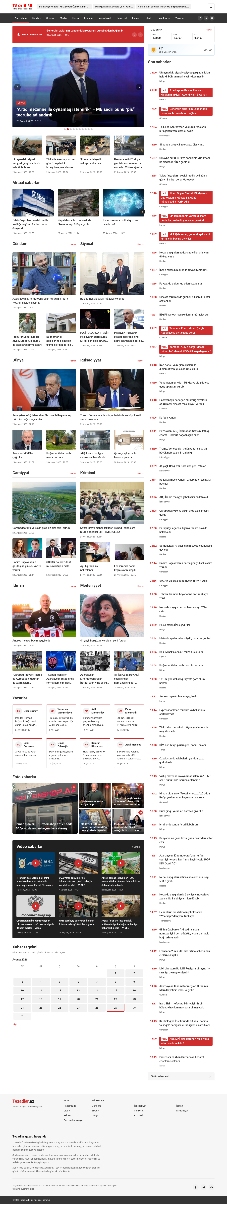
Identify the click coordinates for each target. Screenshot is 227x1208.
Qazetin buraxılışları (74, 1120)
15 (115, 990)
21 (96, 999)
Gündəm (36, 18)
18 (40, 999)
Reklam (67, 1115)
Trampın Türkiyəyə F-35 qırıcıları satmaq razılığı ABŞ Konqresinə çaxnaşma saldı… (61, 722)
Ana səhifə (21, 18)
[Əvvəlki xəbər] (17, 87)
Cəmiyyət (121, 18)
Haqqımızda (70, 1105)
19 (59, 999)
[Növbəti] (140, 34)
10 (22, 990)
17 (22, 999)
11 (40, 990)
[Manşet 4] (74, 129)
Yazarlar (179, 18)
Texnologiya (163, 18)
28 (96, 1007)
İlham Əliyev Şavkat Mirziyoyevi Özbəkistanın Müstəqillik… (65, 6)
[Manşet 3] (71, 129)
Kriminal (88, 18)
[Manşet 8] (86, 129)
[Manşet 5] (77, 129)
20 (78, 999)
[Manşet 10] (92, 129)
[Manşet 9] (89, 129)
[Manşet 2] (68, 129)
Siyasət (50, 18)
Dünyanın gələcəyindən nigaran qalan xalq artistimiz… (61, 755)
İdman (135, 18)
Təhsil (147, 18)
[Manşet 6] (80, 129)
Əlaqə (67, 1110)
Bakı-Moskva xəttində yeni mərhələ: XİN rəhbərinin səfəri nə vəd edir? (129, 755)
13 (78, 990)
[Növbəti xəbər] (139, 87)
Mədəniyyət (182, 1110)
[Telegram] (206, 18)
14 (96, 990)
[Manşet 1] (65, 129)
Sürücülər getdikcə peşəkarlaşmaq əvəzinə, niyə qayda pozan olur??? (93, 722)
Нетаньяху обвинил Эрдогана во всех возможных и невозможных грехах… (94, 755)
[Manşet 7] (83, 129)
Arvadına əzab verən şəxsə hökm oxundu (25, 753)
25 (40, 1007)
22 (115, 999)
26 (59, 1007)
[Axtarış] (211, 6)
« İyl (14, 1024)
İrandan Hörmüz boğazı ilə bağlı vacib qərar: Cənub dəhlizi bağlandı (25, 722)
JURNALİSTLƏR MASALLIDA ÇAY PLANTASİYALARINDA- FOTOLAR (129, 722)
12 (59, 990)
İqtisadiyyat (105, 18)
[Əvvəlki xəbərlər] (14, 211)
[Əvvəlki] (134, 34)
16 (134, 990)
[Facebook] (200, 18)
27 (78, 1007)
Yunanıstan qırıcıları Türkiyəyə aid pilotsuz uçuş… (164, 6)
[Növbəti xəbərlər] (142, 211)
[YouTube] (212, 18)
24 (22, 1007)
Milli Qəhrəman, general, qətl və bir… (114, 6)
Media (63, 18)
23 (134, 999)
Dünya (75, 18)
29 (115, 1007)
